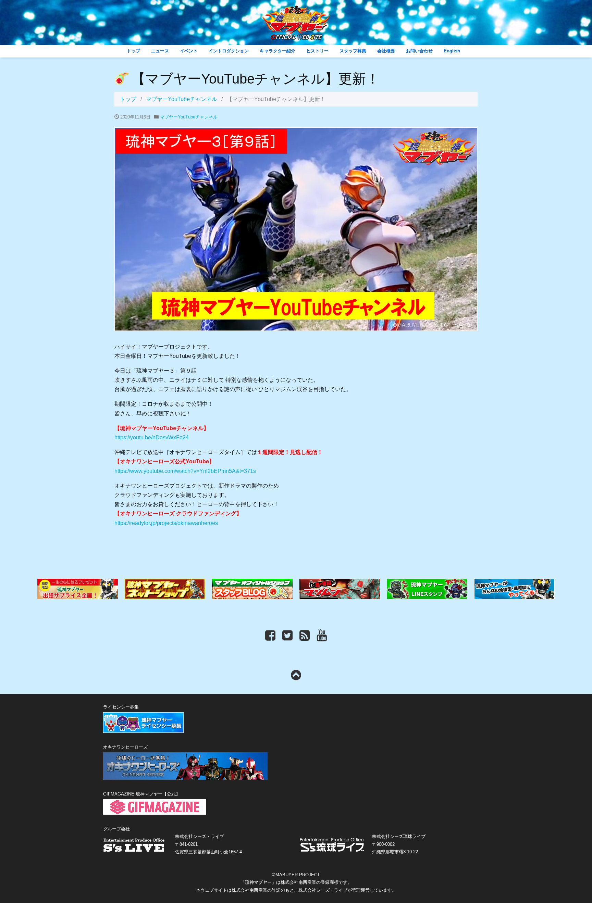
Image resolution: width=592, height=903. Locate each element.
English (452, 50)
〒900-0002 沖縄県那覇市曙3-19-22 (399, 844)
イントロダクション (229, 50)
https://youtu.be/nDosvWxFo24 (151, 437)
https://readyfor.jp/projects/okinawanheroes (166, 523)
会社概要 (386, 50)
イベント (189, 50)
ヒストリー (317, 50)
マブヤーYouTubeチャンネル (181, 99)
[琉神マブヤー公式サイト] (296, 32)
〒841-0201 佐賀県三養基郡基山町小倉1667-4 (208, 844)
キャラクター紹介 (277, 50)
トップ (133, 50)
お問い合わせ (419, 50)
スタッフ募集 (353, 50)
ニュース (160, 50)
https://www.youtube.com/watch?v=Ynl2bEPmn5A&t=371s (185, 471)
